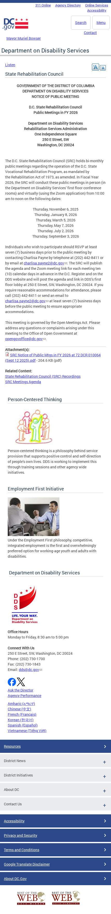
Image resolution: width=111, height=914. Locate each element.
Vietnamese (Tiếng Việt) (27, 730)
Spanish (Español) (23, 725)
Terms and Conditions (21, 849)
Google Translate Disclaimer (27, 864)
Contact (90, 32)
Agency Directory (68, 5)
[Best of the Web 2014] (31, 905)
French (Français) (22, 714)
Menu (101, 22)
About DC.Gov (15, 878)
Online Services (96, 5)
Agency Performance (24, 695)
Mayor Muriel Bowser (23, 38)
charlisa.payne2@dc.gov (44, 263)
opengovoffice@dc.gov (24, 338)
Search (80, 22)
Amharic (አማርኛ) (21, 703)
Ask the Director (20, 690)
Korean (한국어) (21, 719)
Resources (12, 746)
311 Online (43, 5)
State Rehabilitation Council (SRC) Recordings (43, 376)
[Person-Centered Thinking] (33, 445)
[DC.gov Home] (15, 29)
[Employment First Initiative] (33, 534)
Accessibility (96, 10)
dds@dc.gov (29, 669)
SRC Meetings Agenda (23, 381)
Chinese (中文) (19, 708)
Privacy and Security (20, 835)
